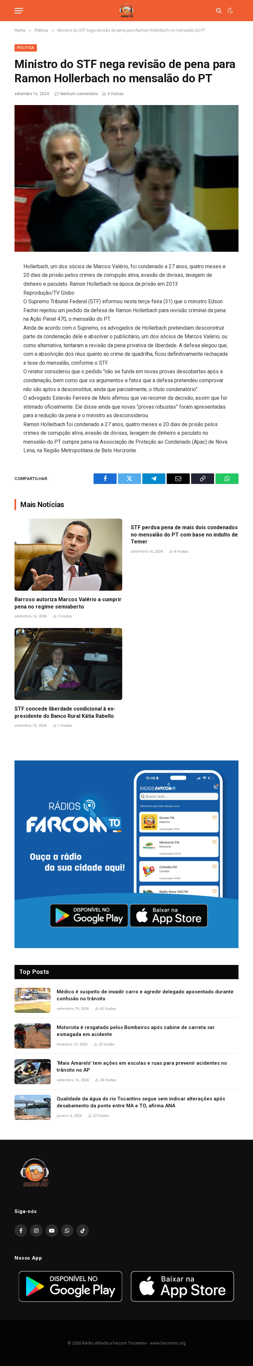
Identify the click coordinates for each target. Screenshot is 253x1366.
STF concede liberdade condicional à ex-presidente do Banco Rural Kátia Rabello (64, 712)
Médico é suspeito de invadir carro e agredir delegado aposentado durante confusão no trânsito (145, 995)
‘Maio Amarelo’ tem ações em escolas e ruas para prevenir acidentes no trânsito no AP (142, 1066)
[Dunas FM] (126, 10)
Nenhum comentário (79, 94)
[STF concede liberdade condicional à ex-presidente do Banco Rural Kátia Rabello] (68, 664)
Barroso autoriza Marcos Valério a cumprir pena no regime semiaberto (68, 603)
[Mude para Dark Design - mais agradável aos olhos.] (229, 11)
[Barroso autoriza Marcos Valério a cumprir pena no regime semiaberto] (68, 555)
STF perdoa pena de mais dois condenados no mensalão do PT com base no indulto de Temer (184, 534)
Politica (25, 48)
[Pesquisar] (219, 10)
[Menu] (18, 10)
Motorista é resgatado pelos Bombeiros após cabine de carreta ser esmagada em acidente (136, 1030)
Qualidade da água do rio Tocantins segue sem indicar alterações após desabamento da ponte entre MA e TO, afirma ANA (141, 1102)
